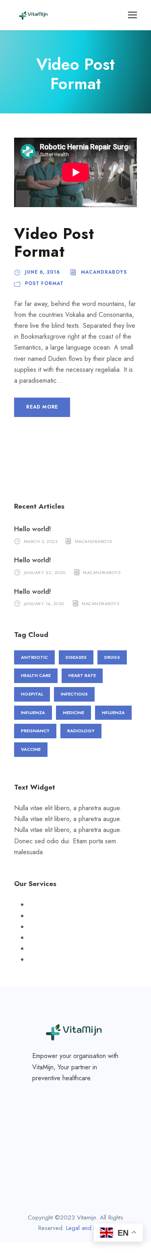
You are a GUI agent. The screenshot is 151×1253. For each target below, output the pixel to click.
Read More (42, 407)
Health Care (36, 675)
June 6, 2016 (42, 272)
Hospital (32, 694)
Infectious (74, 694)
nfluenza (113, 712)
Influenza (33, 712)
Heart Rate (82, 675)
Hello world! (32, 529)
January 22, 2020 (45, 572)
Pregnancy (35, 730)
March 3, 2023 (41, 541)
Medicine (73, 712)
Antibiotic (34, 657)
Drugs (112, 657)
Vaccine (31, 749)
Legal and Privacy (89, 1228)
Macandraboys (104, 272)
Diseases (76, 657)
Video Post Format (54, 242)
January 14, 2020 (44, 603)
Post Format (44, 283)
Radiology (81, 730)
